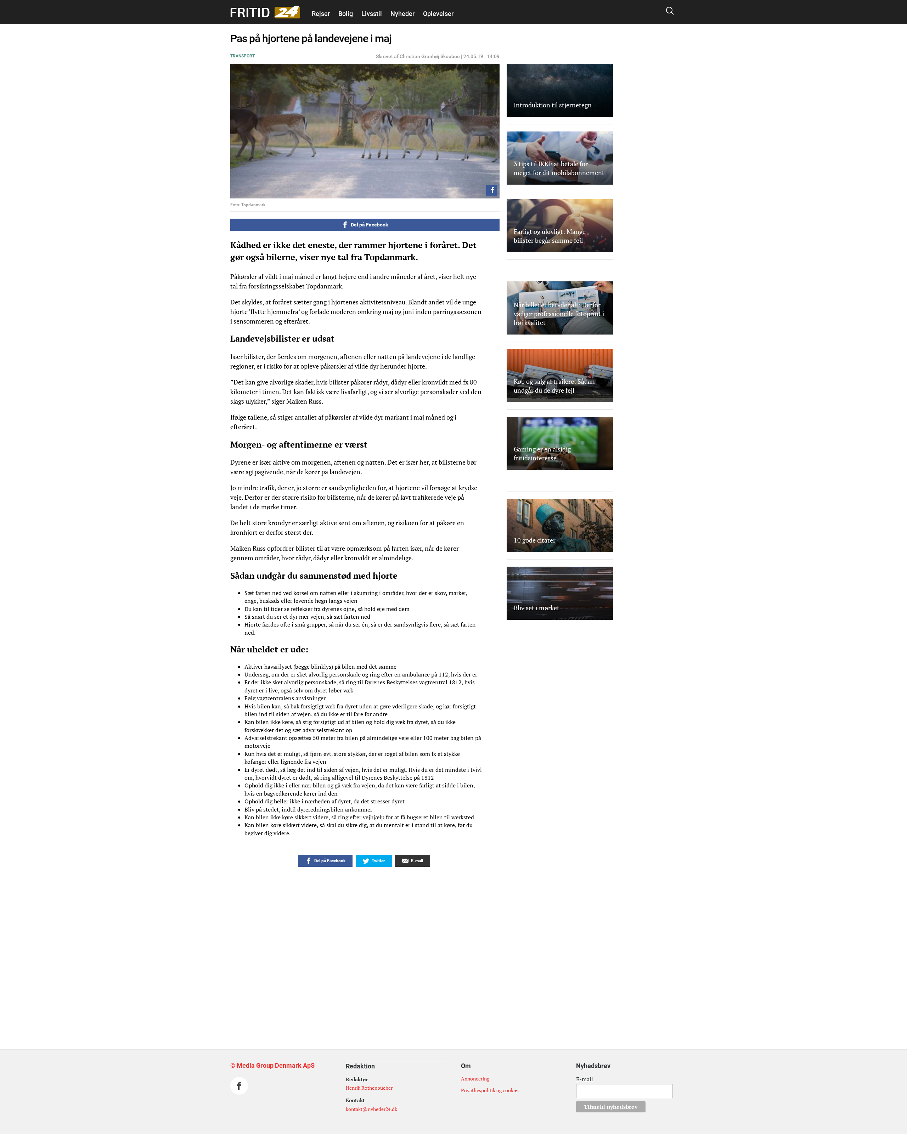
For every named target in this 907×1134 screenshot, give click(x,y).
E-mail (584, 1079)
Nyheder (402, 13)
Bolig (345, 13)
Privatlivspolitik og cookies (490, 1090)
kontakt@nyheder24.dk (371, 1109)
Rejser (321, 13)
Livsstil (371, 13)
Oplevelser (438, 13)
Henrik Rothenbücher (369, 1087)
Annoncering (475, 1078)
